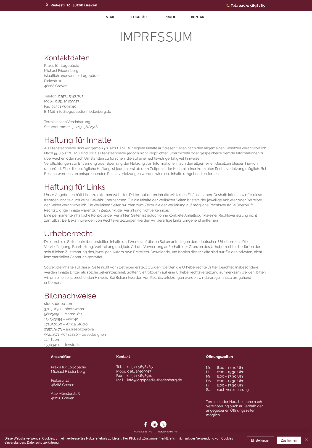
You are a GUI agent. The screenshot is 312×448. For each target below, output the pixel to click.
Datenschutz (166, 432)
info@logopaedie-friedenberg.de (83, 111)
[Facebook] (145, 424)
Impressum (142, 432)
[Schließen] (306, 440)
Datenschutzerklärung (43, 442)
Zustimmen (289, 440)
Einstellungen (260, 440)
